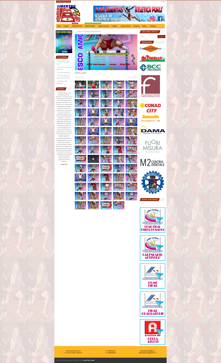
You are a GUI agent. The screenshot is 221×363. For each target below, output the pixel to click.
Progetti (114, 26)
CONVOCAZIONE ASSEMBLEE (62, 82)
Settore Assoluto (103, 26)
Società (65, 26)
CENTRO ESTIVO (77, 25)
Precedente (80, 77)
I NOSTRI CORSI (91, 25)
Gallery (144, 26)
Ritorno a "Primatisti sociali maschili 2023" (89, 31)
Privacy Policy (86, 360)
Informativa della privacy (64, 72)
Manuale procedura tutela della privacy (64, 68)
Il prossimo (132, 77)
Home (59, 26)
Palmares (153, 26)
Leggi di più (64, 164)
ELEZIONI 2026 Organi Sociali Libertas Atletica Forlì (63, 77)
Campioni (136, 26)
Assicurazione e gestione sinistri (63, 63)
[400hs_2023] (80, 85)
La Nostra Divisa (125, 26)
